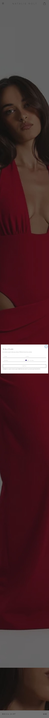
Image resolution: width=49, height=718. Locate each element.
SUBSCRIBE (24, 366)
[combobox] (26, 360)
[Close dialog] (46, 346)
